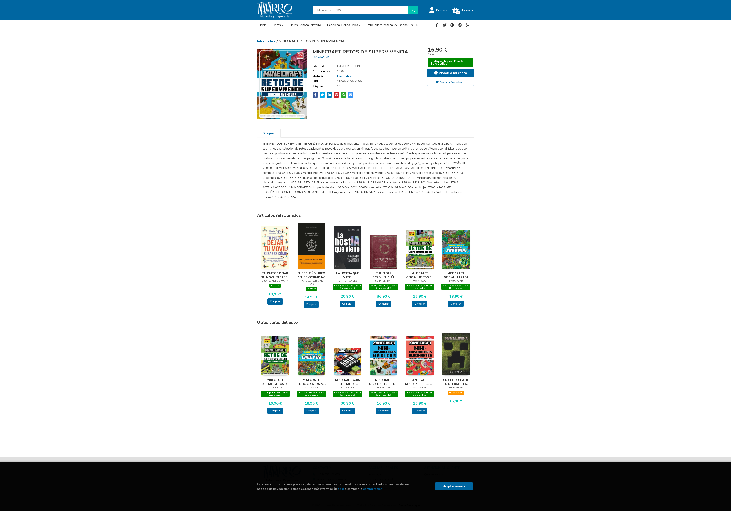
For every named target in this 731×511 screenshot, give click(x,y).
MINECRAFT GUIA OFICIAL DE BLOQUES (347, 382)
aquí (341, 489)
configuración (372, 489)
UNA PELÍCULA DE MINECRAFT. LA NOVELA (456, 382)
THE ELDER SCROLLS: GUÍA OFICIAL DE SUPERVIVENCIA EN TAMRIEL (383, 275)
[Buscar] (413, 10)
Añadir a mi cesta (452, 73)
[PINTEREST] (452, 25)
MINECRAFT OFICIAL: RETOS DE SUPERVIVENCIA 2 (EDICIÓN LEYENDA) (420, 275)
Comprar (275, 301)
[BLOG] (467, 25)
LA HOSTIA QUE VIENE (347, 275)
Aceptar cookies (454, 486)
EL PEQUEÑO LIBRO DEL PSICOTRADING (311, 275)
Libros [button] (277, 25)
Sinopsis (269, 133)
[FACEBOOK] (437, 25)
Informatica (267, 41)
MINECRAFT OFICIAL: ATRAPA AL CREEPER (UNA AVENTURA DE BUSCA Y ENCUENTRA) (456, 275)
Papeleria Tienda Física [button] (343, 25)
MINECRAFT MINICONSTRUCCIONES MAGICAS (383, 382)
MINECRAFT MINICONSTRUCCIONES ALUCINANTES (419, 382)
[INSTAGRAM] (460, 25)
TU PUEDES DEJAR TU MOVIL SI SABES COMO (275, 275)
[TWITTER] (444, 25)
